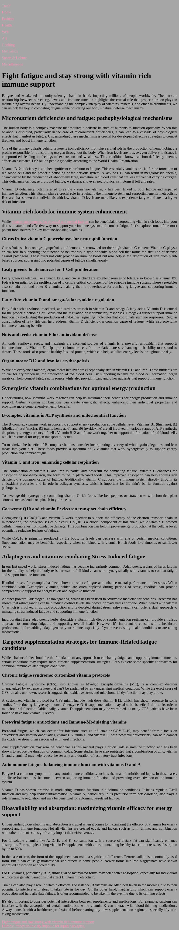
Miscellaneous (12, 64)
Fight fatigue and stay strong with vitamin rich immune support (48, 922)
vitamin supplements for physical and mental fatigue (50, 221)
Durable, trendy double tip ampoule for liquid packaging (43, 926)
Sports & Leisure (14, 58)
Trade (6, 6)
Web (5, 32)
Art (4, 38)
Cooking (8, 45)
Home (6, 12)
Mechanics (10, 51)
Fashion (8, 19)
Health (7, 25)
